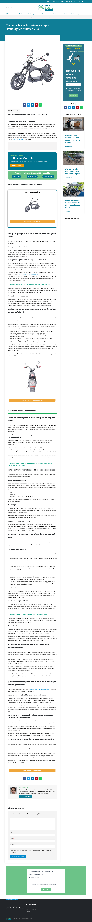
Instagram (23, 907)
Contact (62, 1)
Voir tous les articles (25, 796)
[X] (74, 1)
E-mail (12, 838)
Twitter (10, 907)
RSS (13, 907)
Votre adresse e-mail (71, 81)
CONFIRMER (73, 95)
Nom (11, 832)
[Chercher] (34, 7)
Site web (12, 844)
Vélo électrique (31, 14)
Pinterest (16, 907)
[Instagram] (85, 1)
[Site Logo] (46, 7)
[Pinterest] (79, 1)
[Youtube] (82, 1)
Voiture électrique (64, 14)
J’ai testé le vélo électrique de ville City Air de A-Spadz (72, 171)
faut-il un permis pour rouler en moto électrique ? (28, 274)
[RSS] (77, 1)
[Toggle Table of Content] (16, 111)
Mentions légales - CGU (31, 909)
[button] (24, 105)
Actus (48, 1)
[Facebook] (72, 1)
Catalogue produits (55, 1)
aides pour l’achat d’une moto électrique (39, 689)
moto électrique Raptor (18, 139)
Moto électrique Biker (32, 192)
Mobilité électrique (75, 14)
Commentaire (13, 817)
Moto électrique (53, 14)
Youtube (20, 907)
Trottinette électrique (18, 14)
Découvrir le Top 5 (17, 165)
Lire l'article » (68, 146)
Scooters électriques (42, 14)
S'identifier (68, 1)
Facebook (7, 907)
